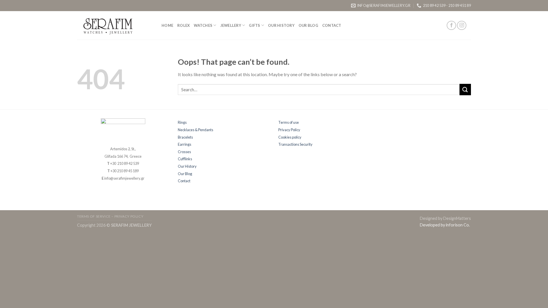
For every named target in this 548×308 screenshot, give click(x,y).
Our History (281, 25)
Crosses (184, 151)
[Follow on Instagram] (461, 25)
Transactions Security (295, 144)
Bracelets (185, 137)
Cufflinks (185, 159)
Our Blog (308, 25)
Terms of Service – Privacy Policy (110, 216)
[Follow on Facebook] (451, 25)
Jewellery (230, 25)
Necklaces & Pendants (195, 129)
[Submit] (465, 89)
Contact (331, 25)
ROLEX (183, 25)
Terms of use (288, 122)
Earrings (184, 144)
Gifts (254, 25)
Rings (182, 122)
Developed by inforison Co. (445, 224)
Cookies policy (289, 137)
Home (167, 25)
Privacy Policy (289, 129)
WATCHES (203, 25)
